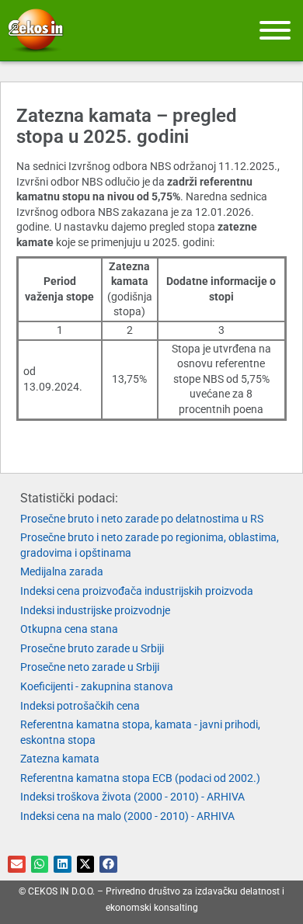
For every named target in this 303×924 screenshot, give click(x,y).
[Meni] (275, 30)
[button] (17, 865)
